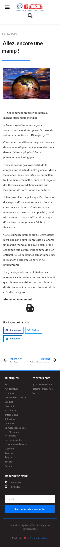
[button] (7, 7)
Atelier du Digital (38, 537)
